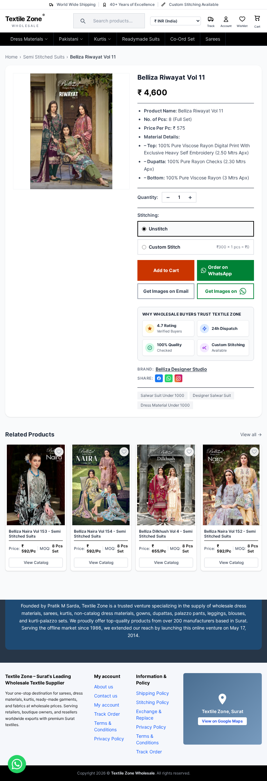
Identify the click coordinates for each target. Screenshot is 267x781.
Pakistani (68, 39)
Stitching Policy (152, 702)
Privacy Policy (109, 738)
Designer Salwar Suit (212, 395)
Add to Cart (166, 270)
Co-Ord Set (182, 39)
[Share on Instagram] (178, 378)
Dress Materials (26, 39)
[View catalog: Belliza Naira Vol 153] (36, 508)
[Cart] (257, 19)
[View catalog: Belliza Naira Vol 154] (101, 508)
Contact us (105, 695)
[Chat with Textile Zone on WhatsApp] (17, 764)
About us (103, 686)
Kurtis (100, 39)
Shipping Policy (152, 693)
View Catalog (36, 562)
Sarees (212, 39)
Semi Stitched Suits (43, 56)
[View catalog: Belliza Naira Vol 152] (231, 508)
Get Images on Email (166, 291)
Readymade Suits (141, 39)
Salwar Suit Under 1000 (162, 395)
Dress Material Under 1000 (165, 405)
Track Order (107, 714)
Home (11, 56)
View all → (251, 434)
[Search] (82, 21)
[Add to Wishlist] (58, 451)
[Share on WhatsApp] (169, 378)
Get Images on (221, 291)
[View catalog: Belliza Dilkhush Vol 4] (166, 508)
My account (106, 705)
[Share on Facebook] (159, 378)
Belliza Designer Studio (181, 369)
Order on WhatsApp (220, 270)
